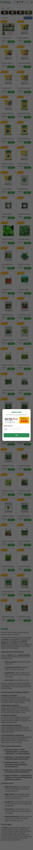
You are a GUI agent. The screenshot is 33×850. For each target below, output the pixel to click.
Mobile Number (8, 426)
